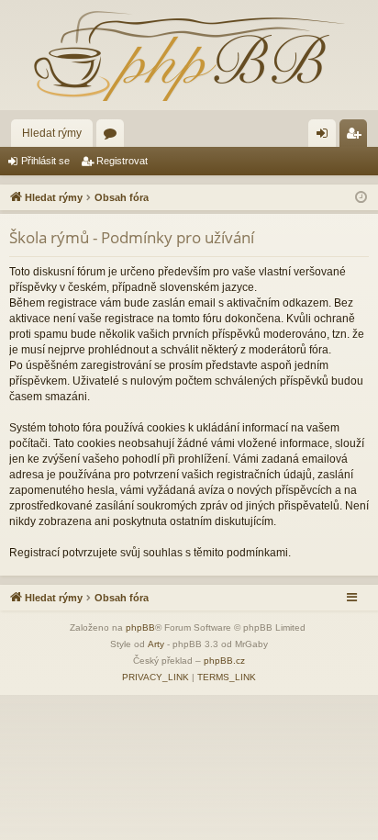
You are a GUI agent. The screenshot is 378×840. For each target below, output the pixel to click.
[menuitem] (155, 677)
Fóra (114, 137)
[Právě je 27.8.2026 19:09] (361, 197)
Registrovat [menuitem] (357, 137)
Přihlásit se (45, 160)
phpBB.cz (224, 660)
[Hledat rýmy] (189, 55)
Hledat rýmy (52, 133)
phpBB (140, 627)
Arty (156, 644)
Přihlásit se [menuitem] (326, 137)
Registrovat (122, 160)
